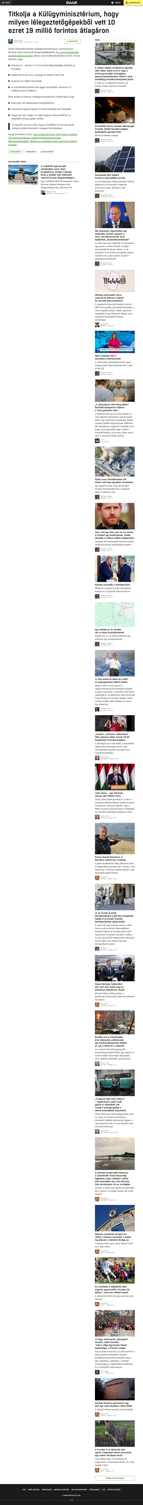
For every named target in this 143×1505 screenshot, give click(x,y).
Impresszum (47, 1490)
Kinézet (118, 3)
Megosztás (73, 41)
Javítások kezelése (61, 1490)
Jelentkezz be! (134, 3)
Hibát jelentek (34, 1490)
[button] (15, 152)
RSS (103, 1490)
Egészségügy (18, 42)
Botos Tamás (18, 40)
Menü (7, 3)
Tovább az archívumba (115, 1478)
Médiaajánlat (94, 1490)
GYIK (24, 1490)
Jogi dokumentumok (79, 1490)
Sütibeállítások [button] (114, 1490)
